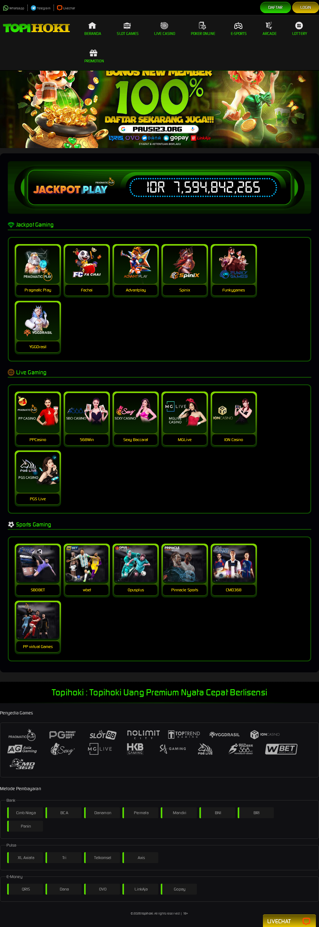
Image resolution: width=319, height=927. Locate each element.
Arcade (270, 33)
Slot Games (128, 33)
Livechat (69, 8)
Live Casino (164, 33)
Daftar (275, 7)
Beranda (93, 33)
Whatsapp (16, 8)
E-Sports (239, 33)
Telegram (43, 8)
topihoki (147, 913)
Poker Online (203, 33)
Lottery (299, 33)
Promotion (94, 61)
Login (305, 7)
